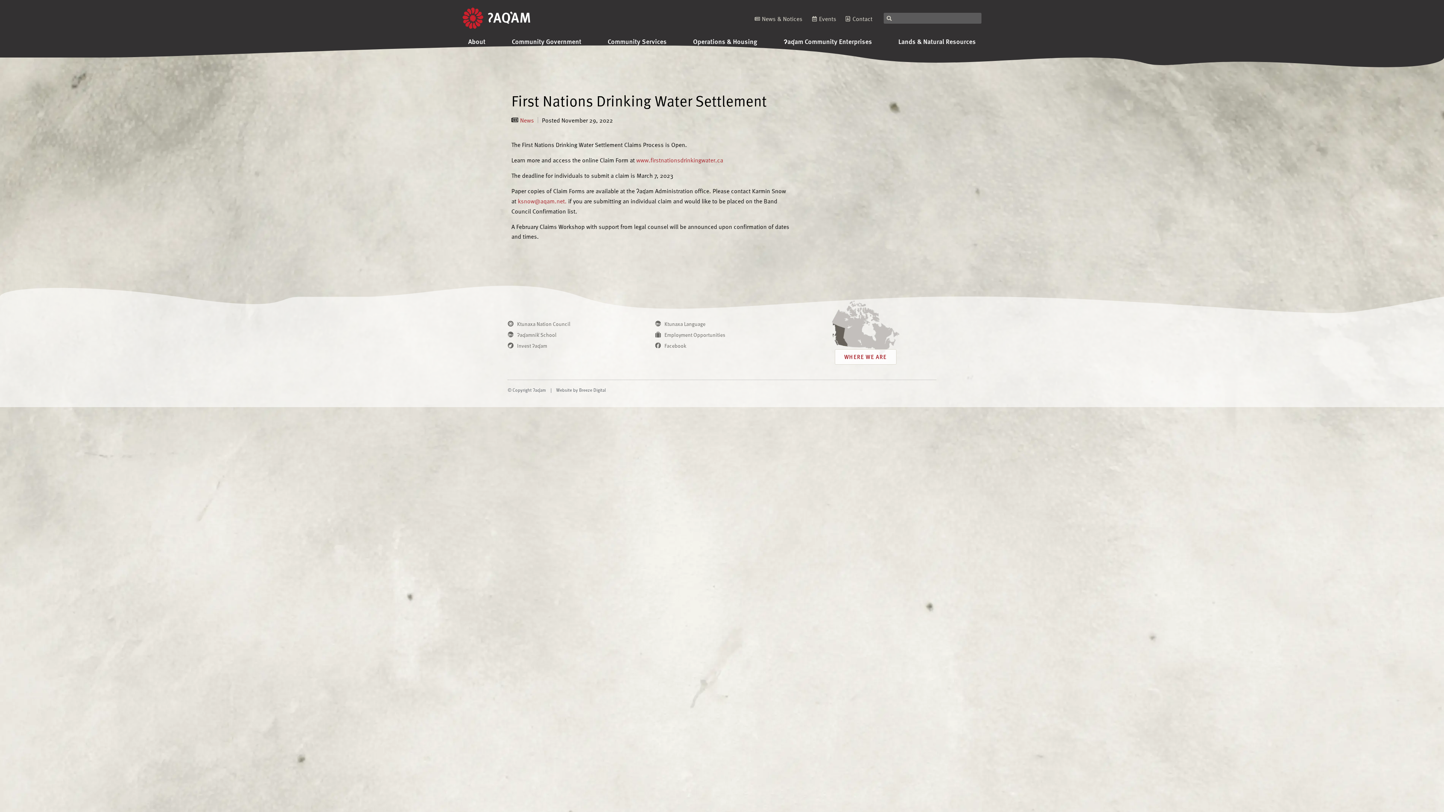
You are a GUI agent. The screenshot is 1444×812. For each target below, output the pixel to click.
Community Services (637, 41)
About (476, 41)
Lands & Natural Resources (937, 41)
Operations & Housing (725, 41)
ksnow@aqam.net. (542, 201)
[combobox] (932, 18)
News (527, 120)
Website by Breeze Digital (581, 390)
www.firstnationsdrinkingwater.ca (679, 160)
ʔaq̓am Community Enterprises (828, 41)
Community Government (546, 41)
